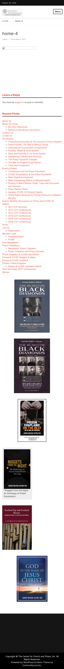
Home (5, 224)
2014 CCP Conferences (19, 216)
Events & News (9, 168)
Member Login (9, 233)
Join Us (5, 227)
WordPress (28, 662)
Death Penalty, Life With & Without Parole (28, 144)
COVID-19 (7, 135)
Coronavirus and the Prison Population (26, 171)
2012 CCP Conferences (19, 210)
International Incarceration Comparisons (27, 147)
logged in (19, 102)
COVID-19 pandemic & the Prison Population (29, 174)
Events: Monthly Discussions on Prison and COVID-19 (28, 201)
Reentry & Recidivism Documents (24, 130)
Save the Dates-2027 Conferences (19, 269)
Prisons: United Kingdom (14, 263)
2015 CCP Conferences (19, 218)
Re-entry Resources (17, 127)
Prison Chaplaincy (11, 245)
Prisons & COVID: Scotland (15, 260)
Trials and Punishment (18, 165)
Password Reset (16, 236)
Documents (7, 138)
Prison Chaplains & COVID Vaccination (20, 254)
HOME (5, 21)
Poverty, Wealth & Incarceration (23, 150)
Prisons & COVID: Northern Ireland (24, 266)
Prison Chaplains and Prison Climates (26, 251)
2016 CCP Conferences (19, 221)
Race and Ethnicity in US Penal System (27, 153)
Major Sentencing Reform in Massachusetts (29, 180)
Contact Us (7, 132)
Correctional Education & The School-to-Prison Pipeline (34, 141)
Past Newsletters (10, 242)
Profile (11, 239)
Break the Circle (10, 124)
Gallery (5, 204)
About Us (6, 121)
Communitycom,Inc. (32, 665)
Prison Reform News (18, 189)
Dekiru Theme (43, 662)
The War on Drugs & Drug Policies (24, 162)
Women (5, 272)
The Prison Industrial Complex (22, 159)
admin (5, 39)
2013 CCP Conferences (19, 213)
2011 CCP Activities (17, 207)
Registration (14, 230)
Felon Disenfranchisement (20, 177)
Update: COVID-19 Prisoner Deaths (25, 192)
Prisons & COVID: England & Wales (19, 257)
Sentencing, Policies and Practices (25, 156)
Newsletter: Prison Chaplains (22, 248)
